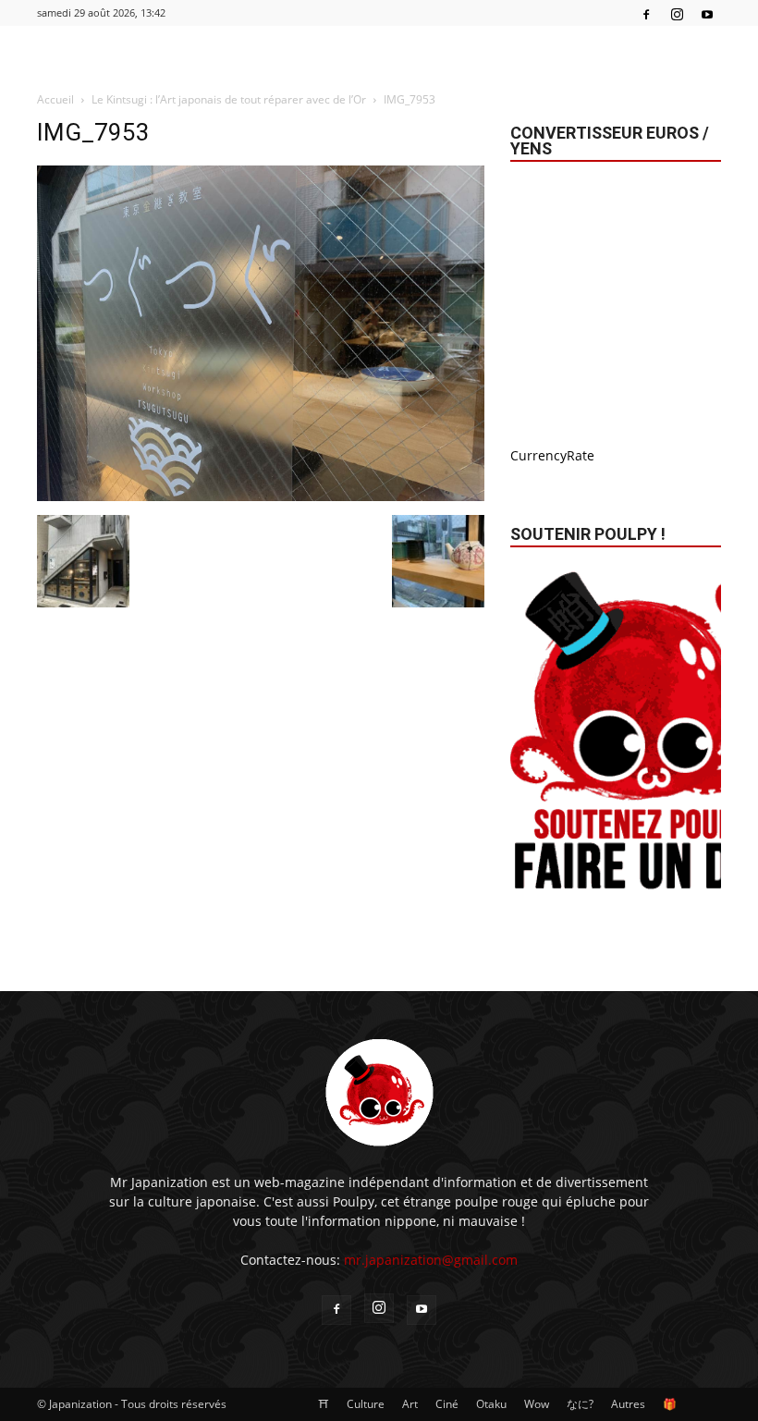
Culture (366, 1404)
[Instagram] (677, 13)
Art (410, 1404)
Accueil (55, 99)
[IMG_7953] (260, 496)
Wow (536, 1404)
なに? (580, 1404)
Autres (628, 1404)
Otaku (491, 1404)
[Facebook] (646, 13)
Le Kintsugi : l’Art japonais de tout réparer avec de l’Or (229, 99)
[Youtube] (707, 13)
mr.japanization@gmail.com (431, 1259)
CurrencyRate (552, 455)
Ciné (446, 1404)
